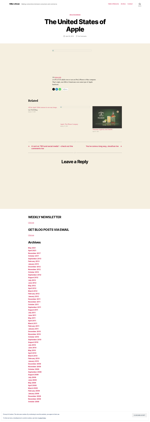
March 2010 (32, 356)
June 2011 (32, 315)
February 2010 (34, 358)
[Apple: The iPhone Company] (75, 114)
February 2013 (33, 261)
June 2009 (32, 380)
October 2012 (33, 272)
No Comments (82, 36)
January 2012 (33, 296)
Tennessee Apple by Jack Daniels (102, 129)
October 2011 (33, 304)
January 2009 (33, 394)
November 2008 (34, 399)
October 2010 (33, 337)
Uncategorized (75, 14)
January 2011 (33, 329)
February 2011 (33, 326)
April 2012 (32, 288)
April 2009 (32, 385)
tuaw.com (58, 77)
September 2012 (34, 275)
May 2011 (32, 318)
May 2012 (32, 286)
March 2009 (33, 388)
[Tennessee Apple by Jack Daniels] (107, 117)
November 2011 (34, 302)
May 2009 (32, 383)
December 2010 (34, 331)
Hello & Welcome (113, 4)
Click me (31, 223)
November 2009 (34, 367)
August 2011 (33, 310)
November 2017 (34, 253)
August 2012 (33, 277)
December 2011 (34, 299)
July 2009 (32, 377)
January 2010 (33, 361)
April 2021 (32, 251)
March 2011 (32, 323)
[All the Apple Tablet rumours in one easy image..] (43, 119)
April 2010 (32, 353)
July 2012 (32, 280)
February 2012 (33, 294)
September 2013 (34, 259)
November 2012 (34, 269)
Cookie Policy (42, 418)
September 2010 (34, 340)
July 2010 (32, 345)
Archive (123, 4)
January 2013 (33, 264)
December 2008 (34, 396)
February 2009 (34, 391)
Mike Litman (14, 4)
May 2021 (32, 248)
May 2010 (32, 350)
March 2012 (32, 291)
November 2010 (34, 334)
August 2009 (33, 375)
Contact (130, 4)
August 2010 (33, 342)
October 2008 (33, 402)
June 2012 (32, 283)
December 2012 (34, 267)
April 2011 (32, 321)
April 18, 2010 (70, 36)
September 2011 (34, 307)
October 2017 (33, 256)
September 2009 (34, 372)
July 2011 (32, 313)
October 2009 (33, 369)
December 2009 (34, 364)
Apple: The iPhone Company (69, 124)
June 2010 (32, 348)
